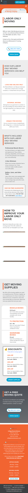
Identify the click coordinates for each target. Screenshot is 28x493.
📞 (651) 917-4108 (14, 49)
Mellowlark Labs (18, 491)
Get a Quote (20, 2)
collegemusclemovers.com (14, 438)
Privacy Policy (7, 487)
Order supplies (14, 380)
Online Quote (14, 54)
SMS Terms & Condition (18, 487)
